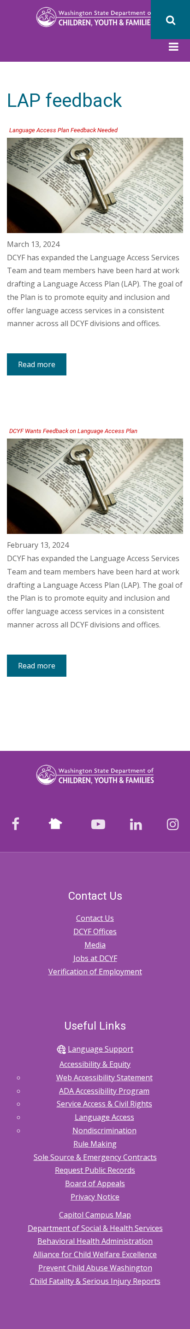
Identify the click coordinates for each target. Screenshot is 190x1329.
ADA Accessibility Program (104, 1091)
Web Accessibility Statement (104, 1077)
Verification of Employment (95, 971)
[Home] (95, 16)
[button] (173, 48)
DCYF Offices (95, 931)
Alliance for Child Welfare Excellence (95, 1254)
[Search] (170, 19)
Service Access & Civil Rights (104, 1104)
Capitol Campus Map (95, 1215)
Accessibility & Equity (95, 1064)
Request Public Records (95, 1170)
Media (95, 945)
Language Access (104, 1117)
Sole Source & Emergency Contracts (95, 1157)
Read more (42, 367)
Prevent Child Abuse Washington (95, 1268)
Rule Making (95, 1144)
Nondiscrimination (104, 1130)
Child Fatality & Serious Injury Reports (95, 1281)
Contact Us (95, 918)
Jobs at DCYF (95, 958)
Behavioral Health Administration (95, 1241)
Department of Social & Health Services (95, 1228)
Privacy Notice (95, 1197)
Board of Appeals (95, 1183)
